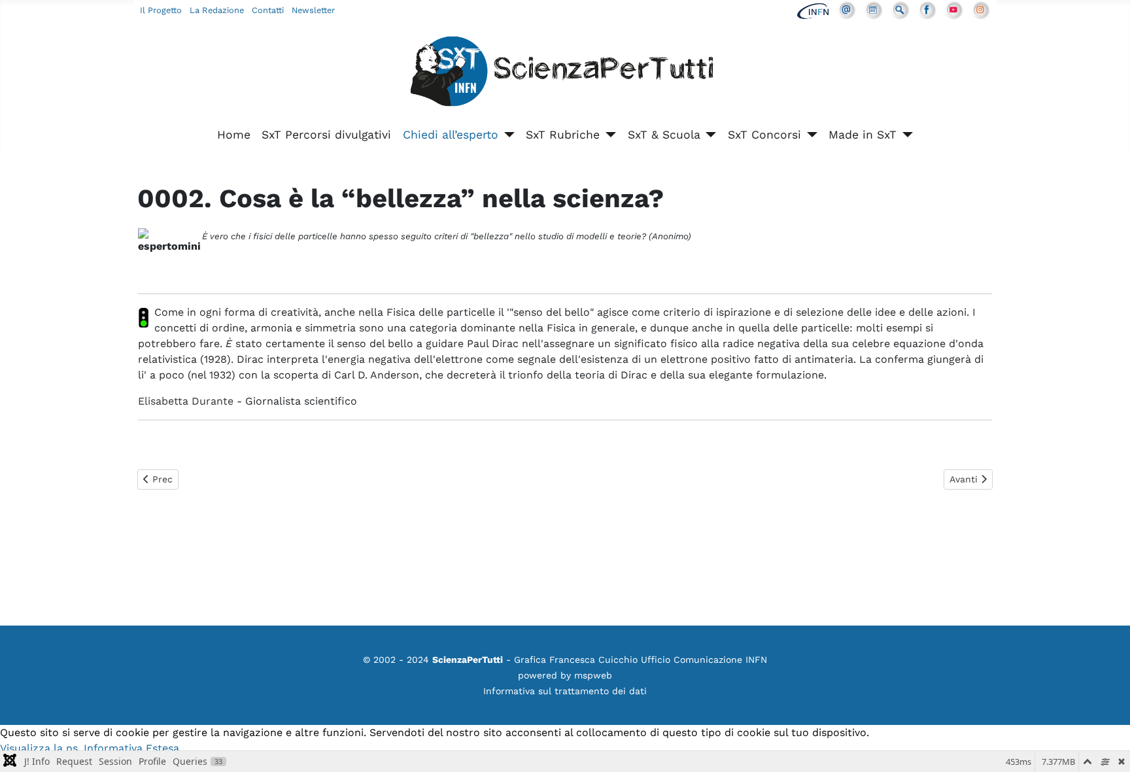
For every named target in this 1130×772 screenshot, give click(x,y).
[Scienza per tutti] (565, 73)
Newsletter (313, 10)
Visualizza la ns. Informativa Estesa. (91, 748)
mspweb (593, 675)
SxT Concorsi (764, 134)
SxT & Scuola (664, 134)
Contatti (268, 10)
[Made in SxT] (905, 134)
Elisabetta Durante (185, 401)
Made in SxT (863, 134)
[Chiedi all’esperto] (506, 134)
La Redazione (217, 10)
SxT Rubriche (563, 134)
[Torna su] (1107, 748)
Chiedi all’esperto (450, 134)
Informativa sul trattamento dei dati (565, 691)
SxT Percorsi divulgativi (326, 134)
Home (233, 134)
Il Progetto (161, 10)
